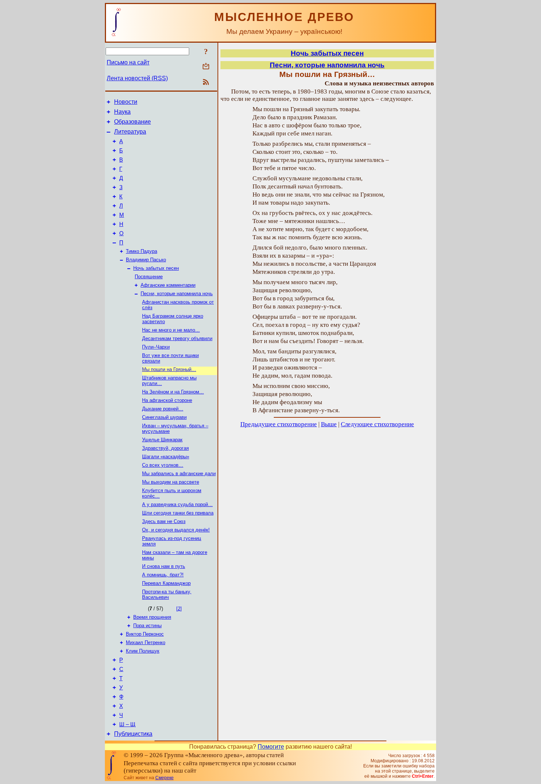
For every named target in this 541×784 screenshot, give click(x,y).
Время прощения (152, 617)
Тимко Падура (141, 251)
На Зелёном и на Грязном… (173, 392)
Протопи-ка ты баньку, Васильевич (166, 594)
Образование (132, 122)
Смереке (164, 777)
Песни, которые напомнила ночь (177, 293)
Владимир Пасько (146, 259)
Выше (329, 424)
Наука (122, 112)
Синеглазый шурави (164, 417)
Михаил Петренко (145, 642)
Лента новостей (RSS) (137, 78)
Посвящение (149, 276)
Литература (130, 131)
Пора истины (147, 625)
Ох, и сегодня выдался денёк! (176, 530)
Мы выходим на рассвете (170, 482)
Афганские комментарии (168, 285)
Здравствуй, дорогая (165, 448)
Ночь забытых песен (156, 268)
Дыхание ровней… (162, 409)
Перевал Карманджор (166, 583)
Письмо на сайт (128, 62)
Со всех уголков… (162, 465)
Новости (125, 102)
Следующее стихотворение (377, 424)
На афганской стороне (167, 400)
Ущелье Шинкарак (162, 439)
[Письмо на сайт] (206, 66)
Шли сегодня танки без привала (177, 513)
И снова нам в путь (163, 566)
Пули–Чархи (156, 347)
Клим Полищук (142, 651)
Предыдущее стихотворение (278, 424)
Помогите (271, 747)
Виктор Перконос (145, 634)
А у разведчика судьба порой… (177, 504)
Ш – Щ (127, 724)
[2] (179, 608)
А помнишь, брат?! (163, 575)
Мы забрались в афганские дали (179, 473)
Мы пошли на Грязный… (169, 369)
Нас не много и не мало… (171, 330)
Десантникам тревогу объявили (177, 338)
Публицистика (133, 734)
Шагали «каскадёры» (165, 456)
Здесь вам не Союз (163, 521)
